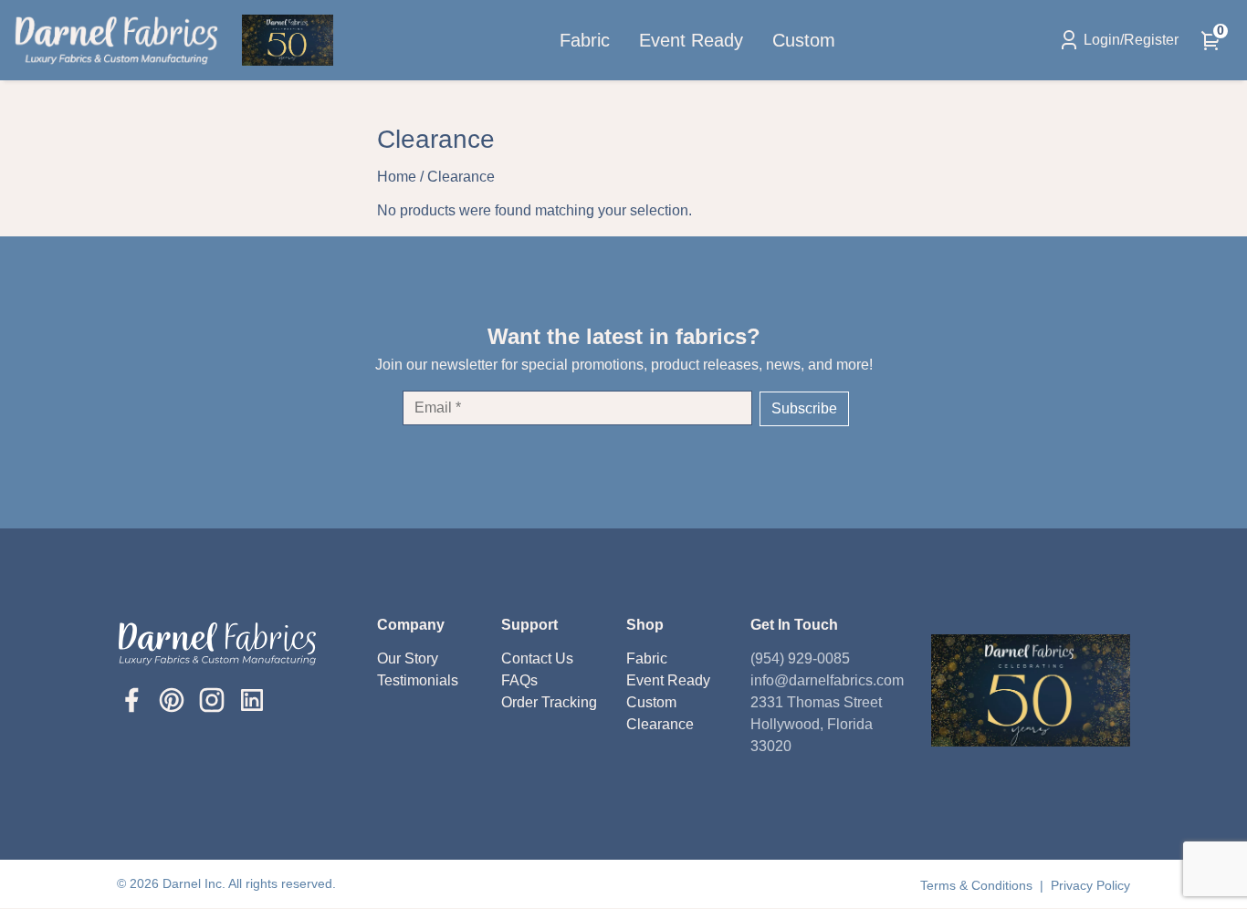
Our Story (407, 658)
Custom (803, 40)
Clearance (660, 724)
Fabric (585, 40)
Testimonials (417, 680)
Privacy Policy (1090, 885)
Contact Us (537, 658)
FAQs (519, 680)
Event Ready (691, 40)
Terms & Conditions (978, 885)
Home (396, 176)
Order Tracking (549, 702)
